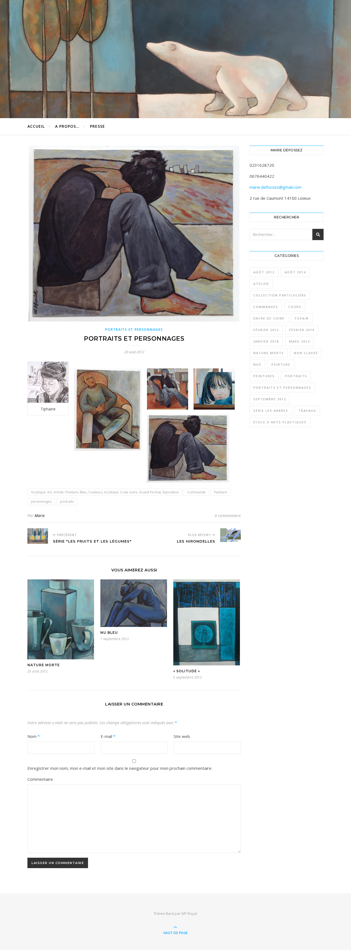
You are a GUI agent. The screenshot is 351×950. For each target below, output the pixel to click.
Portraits (296, 376)
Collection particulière (279, 295)
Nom (33, 736)
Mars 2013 (299, 341)
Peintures (264, 376)
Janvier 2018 (266, 341)
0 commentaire (228, 515)
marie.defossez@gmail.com (275, 187)
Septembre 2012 (269, 399)
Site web (182, 736)
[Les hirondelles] (230, 535)
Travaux (307, 411)
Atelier (261, 284)
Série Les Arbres (270, 411)
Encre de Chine (269, 318)
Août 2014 (295, 272)
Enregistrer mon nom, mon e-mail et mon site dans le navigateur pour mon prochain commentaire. (119, 768)
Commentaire (40, 779)
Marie (40, 515)
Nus (257, 364)
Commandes (265, 307)
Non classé (306, 353)
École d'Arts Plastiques (280, 422)
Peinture (220, 492)
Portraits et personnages (134, 329)
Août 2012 (263, 272)
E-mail (108, 736)
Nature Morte (43, 665)
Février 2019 (302, 330)
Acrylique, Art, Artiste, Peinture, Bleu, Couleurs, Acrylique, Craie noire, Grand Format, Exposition (105, 492)
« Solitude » (186, 671)
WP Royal (189, 913)
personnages (41, 501)
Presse (97, 126)
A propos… (67, 126)
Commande (196, 492)
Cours (294, 307)
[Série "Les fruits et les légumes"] (37, 536)
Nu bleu (109, 632)
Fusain (302, 318)
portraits (67, 501)
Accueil (36, 126)
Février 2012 (266, 330)
